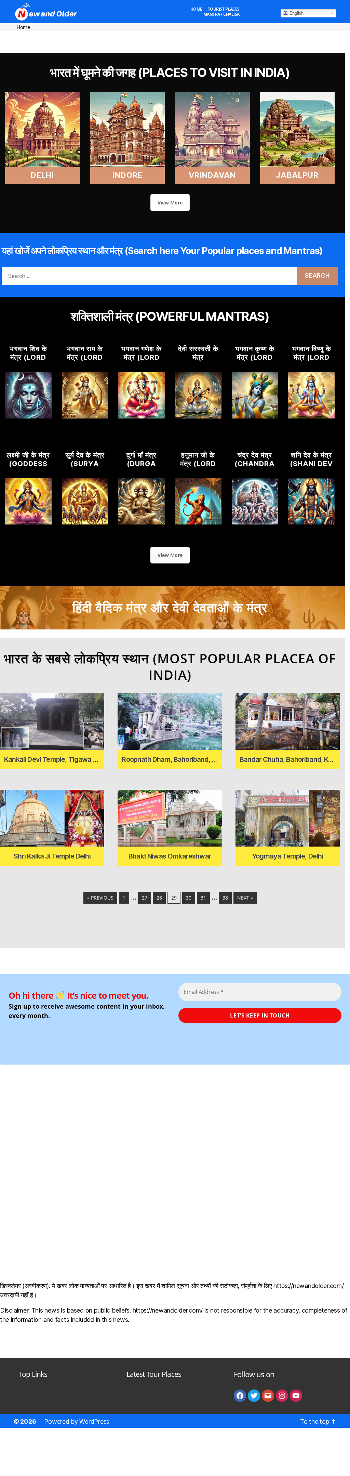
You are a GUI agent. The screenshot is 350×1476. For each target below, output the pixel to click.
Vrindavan (212, 175)
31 (203, 897)
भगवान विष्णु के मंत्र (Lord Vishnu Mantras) (311, 361)
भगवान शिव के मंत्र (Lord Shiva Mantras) (28, 361)
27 (144, 897)
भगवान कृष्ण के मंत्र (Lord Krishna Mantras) (254, 361)
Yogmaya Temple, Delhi (287, 856)
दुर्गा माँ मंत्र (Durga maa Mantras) (141, 468)
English (296, 12)
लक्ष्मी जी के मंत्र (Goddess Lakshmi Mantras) (28, 468)
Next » (245, 897)
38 (225, 897)
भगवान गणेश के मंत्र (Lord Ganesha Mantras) (141, 361)
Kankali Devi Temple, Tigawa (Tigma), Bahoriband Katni (88, 759)
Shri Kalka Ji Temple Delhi (52, 856)
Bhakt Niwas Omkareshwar (170, 856)
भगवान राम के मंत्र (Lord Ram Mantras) (84, 361)
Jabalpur (297, 175)
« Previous (100, 897)
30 (188, 897)
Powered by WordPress (76, 1421)
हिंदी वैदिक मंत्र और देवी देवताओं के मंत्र (170, 607)
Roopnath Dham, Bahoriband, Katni (174, 759)
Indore (127, 175)
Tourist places (224, 9)
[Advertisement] (175, 41)
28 (159, 897)
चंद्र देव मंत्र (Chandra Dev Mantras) (254, 468)
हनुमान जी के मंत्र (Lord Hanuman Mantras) (198, 468)
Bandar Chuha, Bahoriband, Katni (289, 759)
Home (196, 9)
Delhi (42, 175)
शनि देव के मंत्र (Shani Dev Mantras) (311, 463)
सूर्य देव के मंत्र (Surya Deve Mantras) (84, 468)
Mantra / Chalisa (221, 14)
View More (170, 202)
